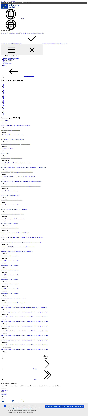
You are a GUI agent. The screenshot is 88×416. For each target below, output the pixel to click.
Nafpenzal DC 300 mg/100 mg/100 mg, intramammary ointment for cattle (17, 172)
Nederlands (12, 43)
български (3, 33)
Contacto (2, 398)
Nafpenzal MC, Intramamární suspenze (9, 223)
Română (44, 43)
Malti (8, 43)
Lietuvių (2, 43)
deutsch (16, 33)
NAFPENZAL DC (5, 153)
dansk (13, 33)
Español (7, 33)
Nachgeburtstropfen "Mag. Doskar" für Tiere (10, 130)
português (19, 43)
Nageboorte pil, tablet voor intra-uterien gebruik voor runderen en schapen (17, 251)
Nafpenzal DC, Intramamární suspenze (9, 190)
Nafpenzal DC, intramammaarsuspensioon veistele (11, 200)
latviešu (42, 33)
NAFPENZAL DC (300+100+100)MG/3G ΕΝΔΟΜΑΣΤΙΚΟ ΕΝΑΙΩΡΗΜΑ (18, 176)
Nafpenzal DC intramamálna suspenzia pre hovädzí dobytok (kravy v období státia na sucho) (21, 186)
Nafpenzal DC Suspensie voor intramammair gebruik (12, 214)
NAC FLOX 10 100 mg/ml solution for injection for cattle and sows (15, 125)
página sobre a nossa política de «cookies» (22, 408)
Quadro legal (3, 392)
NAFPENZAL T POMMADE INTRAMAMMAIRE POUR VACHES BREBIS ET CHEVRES (22, 237)
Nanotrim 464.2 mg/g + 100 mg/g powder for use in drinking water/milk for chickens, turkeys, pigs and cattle (24, 312)
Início (4, 65)
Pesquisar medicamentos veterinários (11, 58)
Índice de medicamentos (8, 59)
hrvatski (35, 33)
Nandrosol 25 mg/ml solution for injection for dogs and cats (13, 298)
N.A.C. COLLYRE (5, 120)
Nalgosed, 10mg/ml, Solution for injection (10, 256)
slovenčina (48, 43)
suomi (56, 43)
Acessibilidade (4, 394)
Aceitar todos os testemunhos (53, 406)
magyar (5, 43)
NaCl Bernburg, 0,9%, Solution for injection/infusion (12, 134)
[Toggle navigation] (22, 49)
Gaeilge (32, 33)
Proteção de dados (4, 390)
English (25, 33)
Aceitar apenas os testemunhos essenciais (72, 406)
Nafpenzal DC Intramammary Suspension (10, 204)
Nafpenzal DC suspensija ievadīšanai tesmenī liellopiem (13, 218)
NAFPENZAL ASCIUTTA (7, 148)
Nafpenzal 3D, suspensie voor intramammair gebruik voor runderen (15, 144)
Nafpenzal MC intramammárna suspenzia (9, 228)
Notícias (5, 61)
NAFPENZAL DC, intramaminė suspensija (10, 195)
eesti (19, 33)
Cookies (2, 391)
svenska (59, 43)
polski (16, 43)
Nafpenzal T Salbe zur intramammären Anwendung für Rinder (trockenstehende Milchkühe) (21, 242)
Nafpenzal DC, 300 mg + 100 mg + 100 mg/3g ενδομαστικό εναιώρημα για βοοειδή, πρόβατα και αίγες (23, 167)
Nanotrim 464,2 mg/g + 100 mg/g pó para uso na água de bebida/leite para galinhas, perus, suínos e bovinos (24, 307)
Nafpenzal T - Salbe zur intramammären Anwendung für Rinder (14, 232)
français (28, 33)
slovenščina (52, 43)
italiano (38, 33)
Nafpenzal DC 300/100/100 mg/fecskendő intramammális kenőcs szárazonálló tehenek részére (21, 181)
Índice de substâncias (7, 60)
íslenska (63, 43)
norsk (66, 43)
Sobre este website (7, 63)
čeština (10, 33)
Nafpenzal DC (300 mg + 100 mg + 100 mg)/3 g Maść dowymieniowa (16, 162)
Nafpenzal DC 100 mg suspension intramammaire (11, 158)
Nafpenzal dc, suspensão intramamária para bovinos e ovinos (14, 209)
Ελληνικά (22, 33)
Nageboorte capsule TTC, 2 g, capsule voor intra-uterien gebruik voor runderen (18, 246)
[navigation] (8, 1)
